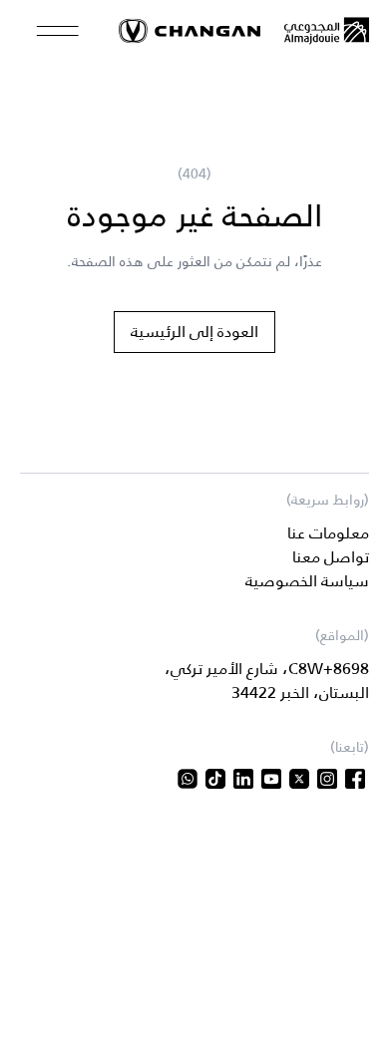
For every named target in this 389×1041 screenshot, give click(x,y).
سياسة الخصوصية (307, 580)
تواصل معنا (330, 556)
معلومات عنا (328, 532)
